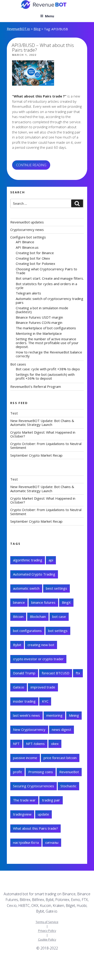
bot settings (58, 630)
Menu (49, 16)
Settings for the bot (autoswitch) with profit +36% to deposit (45, 376)
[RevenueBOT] (9, 961)
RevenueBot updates (27, 222)
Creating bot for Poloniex (35, 263)
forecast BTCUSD (55, 673)
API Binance (25, 242)
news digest (61, 729)
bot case (59, 616)
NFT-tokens (35, 743)
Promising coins (40, 772)
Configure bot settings (28, 237)
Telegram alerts (28, 293)
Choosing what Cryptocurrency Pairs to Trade (46, 271)
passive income (25, 757)
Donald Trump (24, 673)
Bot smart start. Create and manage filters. (50, 278)
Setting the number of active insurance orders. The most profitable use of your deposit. (47, 343)
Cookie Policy (47, 939)
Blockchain (38, 616)
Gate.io (18, 687)
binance (19, 602)
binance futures (43, 602)
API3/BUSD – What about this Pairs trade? (43, 47)
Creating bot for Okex (33, 258)
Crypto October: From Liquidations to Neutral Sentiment (45, 445)
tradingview (22, 814)
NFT (16, 743)
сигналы (51, 842)
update (43, 814)
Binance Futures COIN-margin (39, 322)
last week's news (26, 715)
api (51, 560)
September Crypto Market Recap (36, 455)
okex (55, 743)
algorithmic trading (27, 560)
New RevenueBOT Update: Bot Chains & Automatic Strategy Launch (42, 422)
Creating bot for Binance (35, 253)
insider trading (24, 701)
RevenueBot (69, 772)
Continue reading (33, 166)
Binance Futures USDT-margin (39, 317)
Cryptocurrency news (27, 229)
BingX (66, 602)
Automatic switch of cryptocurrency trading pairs (49, 300)
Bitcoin (18, 616)
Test (14, 413)
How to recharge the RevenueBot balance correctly (49, 354)
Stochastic (68, 786)
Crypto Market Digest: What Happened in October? (42, 434)
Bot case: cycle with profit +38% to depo (48, 369)
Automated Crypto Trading (34, 574)
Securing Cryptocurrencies (33, 786)
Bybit (17, 644)
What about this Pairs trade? (35, 828)
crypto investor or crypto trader (38, 659)
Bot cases (18, 364)
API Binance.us (27, 247)
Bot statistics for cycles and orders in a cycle (46, 285)
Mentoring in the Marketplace (39, 333)
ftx (78, 673)
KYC (45, 701)
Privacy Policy (47, 931)
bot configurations (27, 630)
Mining (74, 715)
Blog (37, 29)
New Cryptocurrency (29, 729)
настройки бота (26, 842)
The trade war (24, 800)
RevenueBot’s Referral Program (35, 386)
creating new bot (41, 644)
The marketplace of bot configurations (46, 328)
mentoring (54, 715)
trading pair (51, 800)
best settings (56, 588)
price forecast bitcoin (60, 757)
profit (17, 772)
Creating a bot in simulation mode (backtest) (42, 310)
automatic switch (26, 588)
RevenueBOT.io (18, 29)
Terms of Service (47, 922)
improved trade (43, 687)
